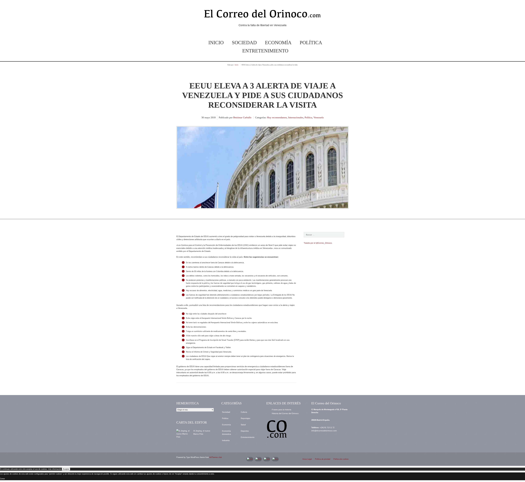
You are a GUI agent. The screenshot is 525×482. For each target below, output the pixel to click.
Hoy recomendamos (277, 117)
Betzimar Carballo (242, 117)
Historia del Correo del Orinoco (285, 413)
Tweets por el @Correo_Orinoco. (318, 243)
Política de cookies (341, 459)
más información (54, 469)
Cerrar (2, 479)
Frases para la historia (281, 409)
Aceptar (66, 469)
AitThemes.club (215, 457)
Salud (243, 425)
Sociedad (244, 42)
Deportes (245, 431)
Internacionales (295, 117)
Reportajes (245, 418)
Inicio (216, 42)
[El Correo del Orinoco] (262, 14)
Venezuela (318, 117)
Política (311, 42)
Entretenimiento (265, 51)
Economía (278, 42)
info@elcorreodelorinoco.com (324, 431)
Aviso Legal (307, 459)
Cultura (244, 412)
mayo (208, 117)
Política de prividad (322, 459)
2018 (213, 117)
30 (203, 117)
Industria (226, 440)
